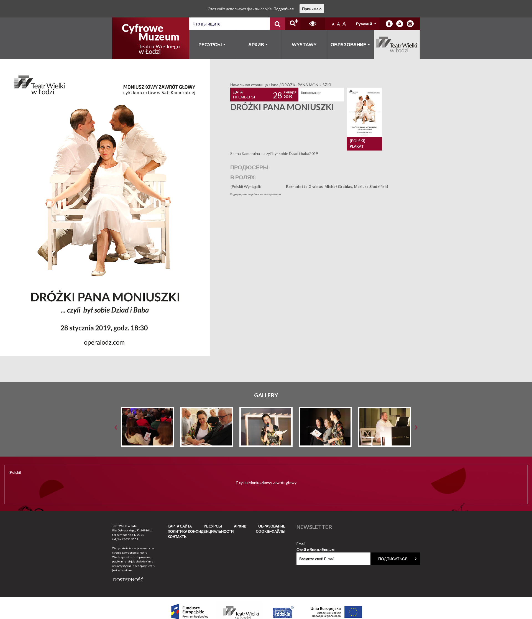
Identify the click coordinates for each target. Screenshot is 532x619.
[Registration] (399, 23)
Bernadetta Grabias (304, 186)
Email (315, 544)
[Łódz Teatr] (151, 38)
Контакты (178, 536)
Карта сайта (180, 526)
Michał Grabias (338, 186)
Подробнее (283, 8)
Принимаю (312, 8)
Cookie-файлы (270, 531)
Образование (348, 44)
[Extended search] (292, 23)
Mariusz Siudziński (371, 186)
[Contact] (410, 23)
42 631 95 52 (130, 539)
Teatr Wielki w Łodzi (397, 44)
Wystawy (304, 44)
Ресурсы (210, 44)
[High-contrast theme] (312, 23)
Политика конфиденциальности (201, 531)
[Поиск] (277, 23)
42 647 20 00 (136, 534)
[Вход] (389, 23)
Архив (256, 44)
